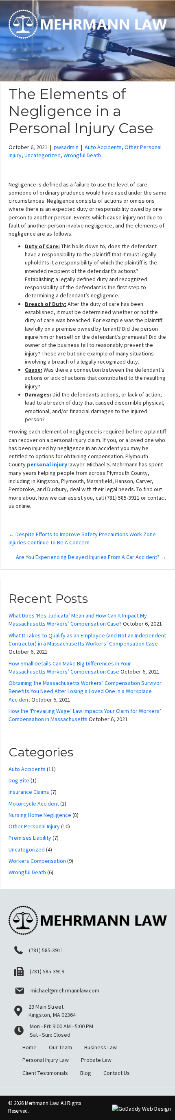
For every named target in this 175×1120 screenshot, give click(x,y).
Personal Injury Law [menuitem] (45, 1060)
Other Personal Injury (34, 826)
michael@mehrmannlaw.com (65, 990)
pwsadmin (66, 147)
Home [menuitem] (29, 1047)
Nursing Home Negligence (40, 815)
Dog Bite (19, 780)
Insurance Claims (29, 791)
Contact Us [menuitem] (116, 1073)
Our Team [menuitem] (60, 1047)
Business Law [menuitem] (100, 1047)
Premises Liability (30, 837)
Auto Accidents (103, 147)
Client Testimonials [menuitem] (45, 1073)
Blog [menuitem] (85, 1073)
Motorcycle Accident (34, 803)
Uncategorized (42, 155)
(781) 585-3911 (46, 950)
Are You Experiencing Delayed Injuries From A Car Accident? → (91, 557)
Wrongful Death (82, 155)
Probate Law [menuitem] (96, 1060)
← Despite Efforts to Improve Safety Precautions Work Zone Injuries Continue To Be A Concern (82, 538)
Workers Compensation (37, 860)
